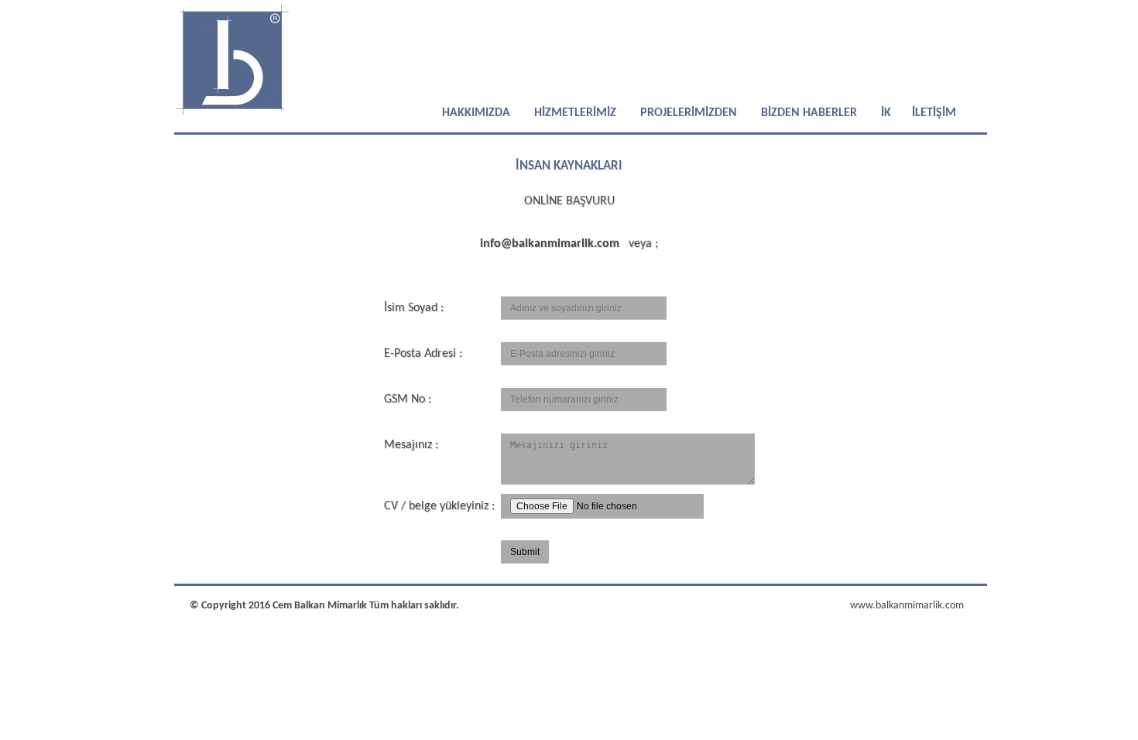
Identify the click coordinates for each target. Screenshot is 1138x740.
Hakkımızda (476, 113)
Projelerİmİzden (688, 113)
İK (884, 113)
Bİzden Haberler (809, 113)
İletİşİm (932, 113)
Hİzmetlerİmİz (575, 113)
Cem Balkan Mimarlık (321, 606)
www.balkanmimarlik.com (907, 606)
